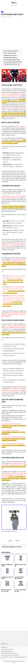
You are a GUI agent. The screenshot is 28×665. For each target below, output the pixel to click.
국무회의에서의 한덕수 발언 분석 (10, 55)
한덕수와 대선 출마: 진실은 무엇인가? (11, 51)
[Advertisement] (14, 35)
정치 (2, 11)
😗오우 (17, 540)
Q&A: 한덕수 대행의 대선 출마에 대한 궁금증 (13, 62)
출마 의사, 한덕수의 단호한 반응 (10, 53)
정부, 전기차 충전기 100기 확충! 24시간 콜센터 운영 (10, 655)
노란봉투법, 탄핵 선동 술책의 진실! (7, 651)
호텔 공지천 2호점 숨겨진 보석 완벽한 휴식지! (8, 653)
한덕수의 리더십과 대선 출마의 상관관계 (12, 59)
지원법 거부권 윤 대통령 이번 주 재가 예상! (11, 546)
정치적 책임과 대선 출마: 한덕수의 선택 (11, 64)
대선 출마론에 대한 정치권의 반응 (10, 57)
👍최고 (10, 540)
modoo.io (14, 662)
